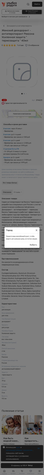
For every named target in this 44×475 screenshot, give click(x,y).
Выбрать (33, 245)
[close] (36, 230)
